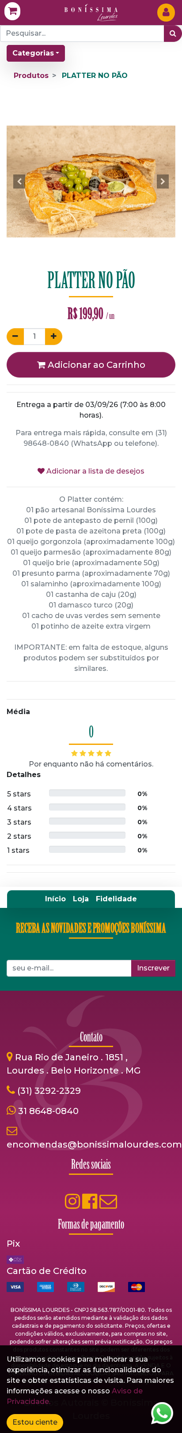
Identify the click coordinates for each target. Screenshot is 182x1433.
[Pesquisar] (173, 33)
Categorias (33, 53)
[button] (19, 181)
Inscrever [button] (153, 968)
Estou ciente (34, 1422)
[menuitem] (55, 899)
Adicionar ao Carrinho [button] (95, 364)
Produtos (31, 75)
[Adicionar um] (53, 336)
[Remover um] (15, 336)
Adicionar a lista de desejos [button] (94, 471)
